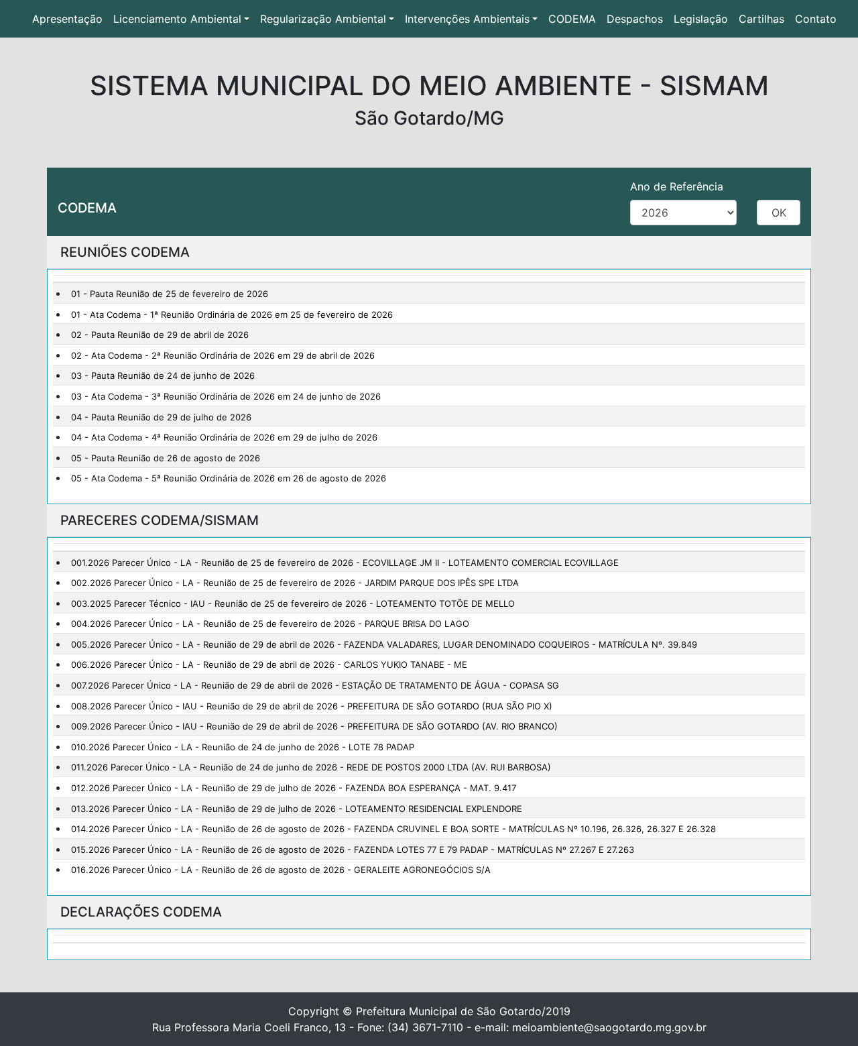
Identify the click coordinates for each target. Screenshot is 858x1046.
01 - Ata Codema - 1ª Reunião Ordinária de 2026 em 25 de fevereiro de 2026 (232, 314)
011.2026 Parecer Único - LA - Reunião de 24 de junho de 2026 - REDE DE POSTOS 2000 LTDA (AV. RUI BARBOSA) (311, 767)
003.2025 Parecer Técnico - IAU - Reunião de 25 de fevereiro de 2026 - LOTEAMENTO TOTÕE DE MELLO (293, 603)
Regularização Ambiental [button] (323, 18)
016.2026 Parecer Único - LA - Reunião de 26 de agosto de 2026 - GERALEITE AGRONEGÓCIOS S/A (281, 869)
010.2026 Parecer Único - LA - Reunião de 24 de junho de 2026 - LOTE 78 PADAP (242, 747)
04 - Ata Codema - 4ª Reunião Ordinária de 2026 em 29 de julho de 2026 (224, 437)
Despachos (635, 18)
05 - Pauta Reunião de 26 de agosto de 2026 (165, 458)
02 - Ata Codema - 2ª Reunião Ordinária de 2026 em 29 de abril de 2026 (223, 355)
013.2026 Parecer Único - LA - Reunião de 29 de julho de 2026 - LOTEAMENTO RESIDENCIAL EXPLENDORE (296, 808)
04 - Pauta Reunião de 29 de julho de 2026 (161, 417)
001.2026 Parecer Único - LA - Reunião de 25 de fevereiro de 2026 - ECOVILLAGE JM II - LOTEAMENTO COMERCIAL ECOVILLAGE (345, 562)
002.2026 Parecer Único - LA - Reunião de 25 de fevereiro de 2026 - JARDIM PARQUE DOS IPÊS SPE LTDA (295, 582)
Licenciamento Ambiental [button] (177, 18)
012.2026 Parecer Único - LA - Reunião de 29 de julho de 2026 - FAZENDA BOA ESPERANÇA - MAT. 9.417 (293, 787)
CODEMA (572, 18)
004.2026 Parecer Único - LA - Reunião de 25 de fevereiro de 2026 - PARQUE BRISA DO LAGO (270, 623)
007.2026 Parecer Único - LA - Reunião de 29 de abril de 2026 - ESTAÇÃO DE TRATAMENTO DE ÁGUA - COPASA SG (315, 685)
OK (779, 212)
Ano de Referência (676, 186)
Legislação (701, 18)
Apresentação (70, 18)
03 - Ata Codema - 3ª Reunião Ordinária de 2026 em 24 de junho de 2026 (226, 396)
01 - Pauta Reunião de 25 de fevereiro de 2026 (169, 293)
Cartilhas (761, 18)
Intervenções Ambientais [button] (467, 18)
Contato (816, 18)
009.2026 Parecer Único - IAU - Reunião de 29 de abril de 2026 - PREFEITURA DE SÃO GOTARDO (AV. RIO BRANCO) (314, 726)
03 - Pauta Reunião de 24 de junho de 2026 (163, 375)
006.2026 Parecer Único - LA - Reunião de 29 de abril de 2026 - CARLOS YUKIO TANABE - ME (269, 664)
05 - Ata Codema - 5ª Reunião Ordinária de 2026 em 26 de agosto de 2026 (228, 478)
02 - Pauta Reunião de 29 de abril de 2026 (160, 334)
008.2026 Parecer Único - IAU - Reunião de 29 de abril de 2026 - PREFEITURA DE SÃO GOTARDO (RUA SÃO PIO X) (311, 706)
